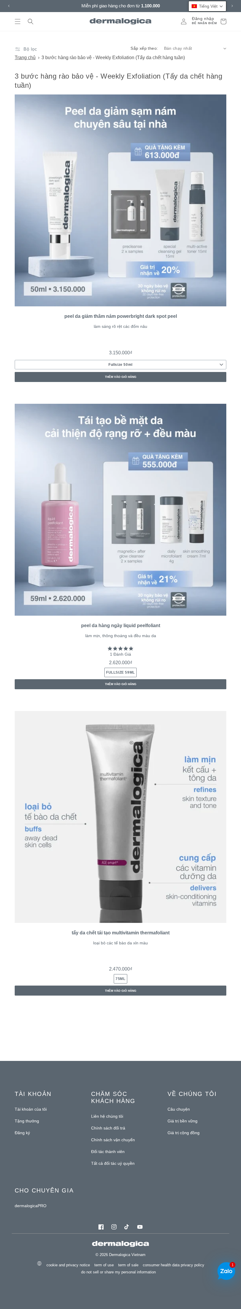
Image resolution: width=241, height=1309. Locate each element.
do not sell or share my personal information (118, 1272)
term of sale (128, 1265)
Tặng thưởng (27, 1121)
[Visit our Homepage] (121, 21)
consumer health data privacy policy (173, 1265)
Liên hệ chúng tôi (107, 1116)
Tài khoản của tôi (31, 1109)
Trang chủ (25, 57)
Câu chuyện (179, 1109)
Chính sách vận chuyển (113, 1139)
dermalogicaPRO (30, 1205)
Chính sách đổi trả (108, 1128)
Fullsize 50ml (120, 365)
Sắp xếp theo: (144, 48)
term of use (104, 1265)
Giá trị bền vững (183, 1121)
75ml (120, 979)
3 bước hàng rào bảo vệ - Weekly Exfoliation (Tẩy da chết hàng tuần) (113, 57)
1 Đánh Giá (120, 654)
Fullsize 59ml (120, 672)
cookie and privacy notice (68, 1265)
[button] (17, 21)
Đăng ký (22, 1132)
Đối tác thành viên (108, 1151)
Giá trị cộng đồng (184, 1132)
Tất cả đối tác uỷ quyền (113, 1163)
